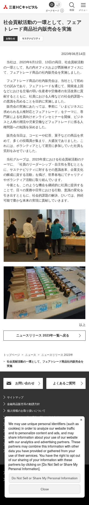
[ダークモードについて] (62, 10)
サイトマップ (15, 397)
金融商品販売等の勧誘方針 (21, 404)
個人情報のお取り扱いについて (26, 410)
